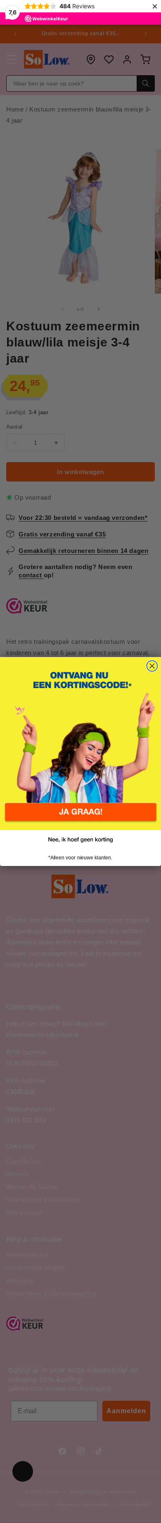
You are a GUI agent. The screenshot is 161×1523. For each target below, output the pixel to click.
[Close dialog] (152, 666)
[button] (80, 816)
